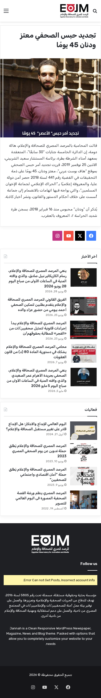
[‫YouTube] (69, 236)
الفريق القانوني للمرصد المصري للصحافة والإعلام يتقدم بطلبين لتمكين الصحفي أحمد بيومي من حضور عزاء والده (37, 304)
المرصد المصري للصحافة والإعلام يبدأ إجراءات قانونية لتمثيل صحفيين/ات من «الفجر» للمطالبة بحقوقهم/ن (37, 328)
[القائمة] (6, 12)
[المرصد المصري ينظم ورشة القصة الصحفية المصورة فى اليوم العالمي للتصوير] (83, 499)
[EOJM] (74, 10)
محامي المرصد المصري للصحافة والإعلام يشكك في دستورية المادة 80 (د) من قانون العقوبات (35, 352)
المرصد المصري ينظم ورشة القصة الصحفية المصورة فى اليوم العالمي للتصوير (40, 498)
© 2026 (34, 675)
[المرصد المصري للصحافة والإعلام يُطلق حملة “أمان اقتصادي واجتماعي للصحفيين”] (83, 476)
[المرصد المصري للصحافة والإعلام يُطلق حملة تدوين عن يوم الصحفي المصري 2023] (83, 452)
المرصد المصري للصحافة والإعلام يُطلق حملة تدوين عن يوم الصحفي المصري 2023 (37, 451)
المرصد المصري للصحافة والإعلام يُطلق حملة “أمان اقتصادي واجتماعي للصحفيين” (37, 474)
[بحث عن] (94, 12)
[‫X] (80, 236)
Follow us (88, 564)
